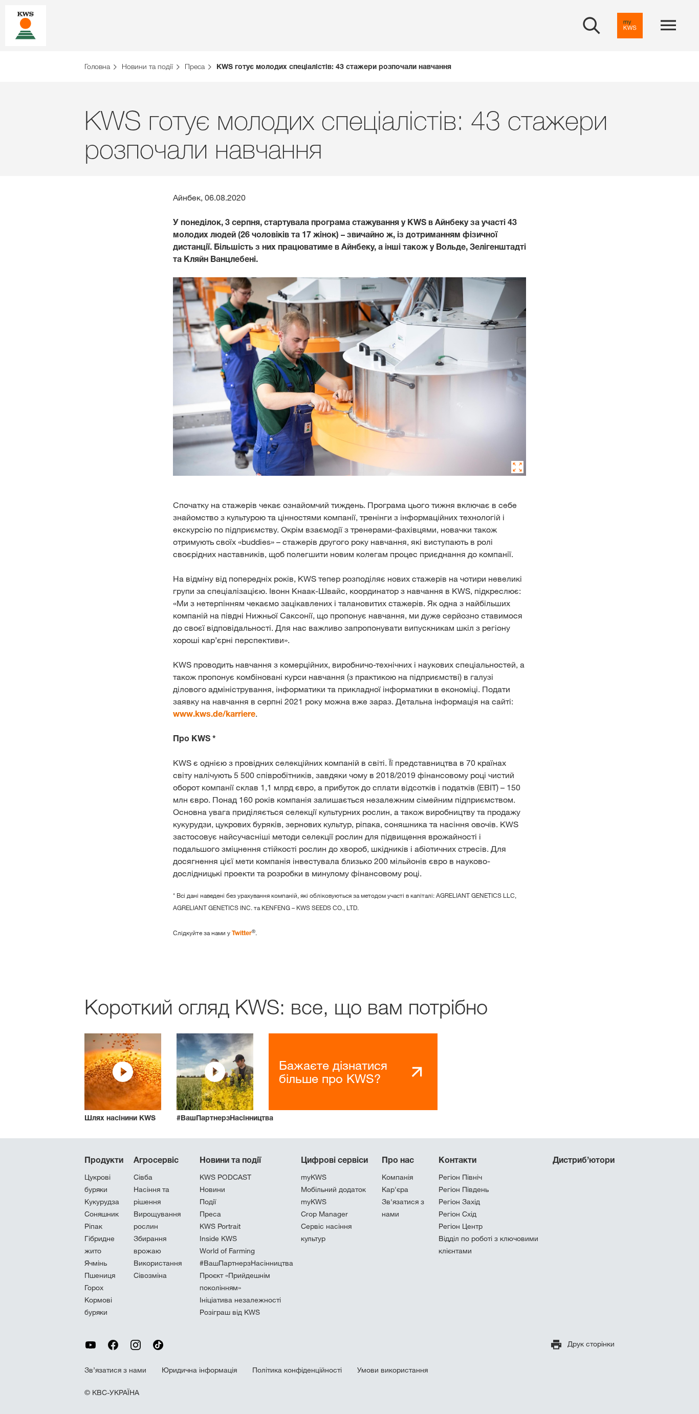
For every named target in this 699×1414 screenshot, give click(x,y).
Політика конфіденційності (297, 1370)
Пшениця (99, 1275)
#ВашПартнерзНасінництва (246, 1263)
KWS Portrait (220, 1226)
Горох (93, 1287)
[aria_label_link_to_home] (25, 24)
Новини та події (230, 1160)
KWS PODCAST (225, 1177)
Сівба (143, 1177)
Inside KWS (218, 1238)
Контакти (457, 1160)
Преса (210, 1214)
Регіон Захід (459, 1201)
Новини (212, 1189)
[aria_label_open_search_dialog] (591, 25)
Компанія (397, 1177)
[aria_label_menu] (668, 25)
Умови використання (392, 1370)
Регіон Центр (461, 1226)
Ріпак (93, 1226)
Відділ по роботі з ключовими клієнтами (488, 1244)
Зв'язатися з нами (403, 1208)
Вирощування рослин (157, 1220)
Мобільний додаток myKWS (333, 1195)
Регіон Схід (457, 1214)
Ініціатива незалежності (240, 1300)
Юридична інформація (199, 1370)
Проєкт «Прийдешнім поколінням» (235, 1281)
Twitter (242, 933)
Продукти (103, 1160)
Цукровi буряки (97, 1183)
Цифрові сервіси (334, 1160)
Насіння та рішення (151, 1195)
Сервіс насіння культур (326, 1232)
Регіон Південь (464, 1189)
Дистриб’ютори (584, 1160)
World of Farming (227, 1250)
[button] (122, 1078)
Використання (158, 1263)
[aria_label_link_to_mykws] (630, 25)
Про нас (398, 1160)
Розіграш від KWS (230, 1312)
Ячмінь (95, 1263)
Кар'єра (395, 1189)
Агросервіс (156, 1160)
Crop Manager (324, 1214)
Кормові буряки (98, 1306)
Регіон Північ (460, 1177)
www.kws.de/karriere (214, 714)
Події (208, 1201)
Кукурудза (101, 1201)
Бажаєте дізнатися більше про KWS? (333, 1072)
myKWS (313, 1177)
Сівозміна (150, 1275)
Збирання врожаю (150, 1244)
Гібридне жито (99, 1244)
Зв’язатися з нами (115, 1370)
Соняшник (101, 1214)
